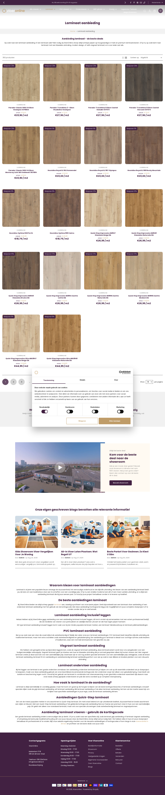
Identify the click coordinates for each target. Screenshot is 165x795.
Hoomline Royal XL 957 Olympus (103, 170)
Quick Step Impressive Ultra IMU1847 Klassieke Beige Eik (21, 359)
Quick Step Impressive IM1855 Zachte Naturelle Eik (103, 297)
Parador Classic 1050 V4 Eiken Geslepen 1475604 (21, 109)
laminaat (57, 604)
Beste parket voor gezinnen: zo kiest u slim (127, 553)
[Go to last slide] (4, 3)
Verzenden (120, 756)
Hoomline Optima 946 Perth (21, 233)
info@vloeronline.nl (36, 762)
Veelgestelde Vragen (96, 756)
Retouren (119, 760)
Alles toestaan (114, 421)
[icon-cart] (154, 11)
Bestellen (119, 746)
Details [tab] (82, 380)
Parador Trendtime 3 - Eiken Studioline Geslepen (62, 109)
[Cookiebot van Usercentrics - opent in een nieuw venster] (121, 372)
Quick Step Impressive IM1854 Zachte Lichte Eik (62, 297)
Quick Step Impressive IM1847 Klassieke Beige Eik (103, 234)
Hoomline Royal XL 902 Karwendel (62, 170)
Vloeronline (77, 789)
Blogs (90, 767)
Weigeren (82, 421)
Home (72, 31)
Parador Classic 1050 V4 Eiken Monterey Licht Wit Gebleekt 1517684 (21, 171)
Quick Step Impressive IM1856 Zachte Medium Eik (144, 297)
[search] (144, 11)
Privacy (91, 753)
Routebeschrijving (36, 765)
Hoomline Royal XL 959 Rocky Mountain (144, 170)
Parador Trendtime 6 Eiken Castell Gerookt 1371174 (144, 109)
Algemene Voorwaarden (98, 760)
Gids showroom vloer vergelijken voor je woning (34, 553)
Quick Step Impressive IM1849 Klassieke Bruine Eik (21, 297)
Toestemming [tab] (48, 380)
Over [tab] (116, 380)
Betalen (119, 753)
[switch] (70, 411)
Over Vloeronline (94, 763)
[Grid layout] (126, 57)
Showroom (92, 749)
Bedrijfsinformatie (95, 746)
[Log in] (149, 11)
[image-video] (60, 467)
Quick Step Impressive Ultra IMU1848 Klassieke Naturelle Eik (62, 359)
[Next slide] (125, 3)
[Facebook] (130, 2)
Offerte (118, 749)
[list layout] (123, 57)
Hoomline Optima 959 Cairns (62, 233)
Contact (119, 763)
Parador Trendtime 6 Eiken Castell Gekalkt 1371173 (103, 109)
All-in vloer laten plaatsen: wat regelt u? (79, 553)
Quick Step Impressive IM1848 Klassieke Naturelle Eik (144, 234)
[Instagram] (137, 2)
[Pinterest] (134, 2)
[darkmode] (160, 11)
